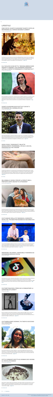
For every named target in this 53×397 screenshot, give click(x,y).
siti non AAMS (33, 395)
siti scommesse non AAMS (44, 395)
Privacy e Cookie (36, 394)
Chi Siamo (29, 394)
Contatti (32, 394)
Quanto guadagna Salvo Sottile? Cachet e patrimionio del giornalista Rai (16, 107)
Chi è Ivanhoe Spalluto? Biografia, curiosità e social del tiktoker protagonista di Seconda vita (18, 219)
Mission (40, 394)
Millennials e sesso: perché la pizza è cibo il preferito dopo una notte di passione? (16, 181)
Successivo (8, 391)
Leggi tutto (25, 60)
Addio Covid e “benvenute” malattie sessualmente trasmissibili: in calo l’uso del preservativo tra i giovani (17, 146)
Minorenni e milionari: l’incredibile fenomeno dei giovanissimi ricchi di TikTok (18, 253)
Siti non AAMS (38, 395)
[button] (1, 21)
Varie (6, 62)
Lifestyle (4, 62)
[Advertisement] (26, 14)
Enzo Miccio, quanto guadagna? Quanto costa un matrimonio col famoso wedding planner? (18, 29)
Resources (49, 394)
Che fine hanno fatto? (44, 394)
